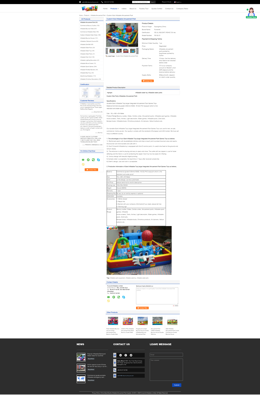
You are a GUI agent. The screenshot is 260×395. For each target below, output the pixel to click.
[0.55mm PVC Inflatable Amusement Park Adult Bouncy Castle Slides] (128, 321)
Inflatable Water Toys (86, 50)
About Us (132, 8)
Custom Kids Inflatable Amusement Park (127, 56)
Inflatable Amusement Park (98, 15)
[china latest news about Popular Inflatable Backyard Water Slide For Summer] (81, 357)
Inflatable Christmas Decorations (89, 79)
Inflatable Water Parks (86, 54)
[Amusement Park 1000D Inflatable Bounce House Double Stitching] (157, 321)
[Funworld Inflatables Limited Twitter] (131, 354)
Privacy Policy (96, 393)
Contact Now (148, 81)
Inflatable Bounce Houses (87, 38)
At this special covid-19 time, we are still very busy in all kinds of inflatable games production (97, 366)
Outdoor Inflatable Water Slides (88, 35)
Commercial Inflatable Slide (88, 32)
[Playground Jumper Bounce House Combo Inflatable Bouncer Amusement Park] (143, 321)
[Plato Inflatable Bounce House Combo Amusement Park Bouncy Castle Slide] (113, 321)
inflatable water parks (143, 278)
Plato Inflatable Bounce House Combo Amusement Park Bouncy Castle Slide (112, 331)
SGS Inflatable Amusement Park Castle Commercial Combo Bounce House (172, 331)
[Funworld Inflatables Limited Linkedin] (120, 354)
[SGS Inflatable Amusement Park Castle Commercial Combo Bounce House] (172, 321)
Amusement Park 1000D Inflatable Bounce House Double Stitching (157, 331)
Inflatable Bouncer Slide (87, 28)
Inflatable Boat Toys (85, 73)
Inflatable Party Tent (85, 57)
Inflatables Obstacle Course (88, 41)
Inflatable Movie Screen (86, 63)
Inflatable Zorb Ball (85, 44)
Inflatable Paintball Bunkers (87, 69)
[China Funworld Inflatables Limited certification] (85, 92)
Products (113, 8)
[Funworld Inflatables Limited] (90, 8)
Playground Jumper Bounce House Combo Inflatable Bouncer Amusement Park (142, 331)
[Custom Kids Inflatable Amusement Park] (122, 35)
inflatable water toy (131, 278)
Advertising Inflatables (86, 76)
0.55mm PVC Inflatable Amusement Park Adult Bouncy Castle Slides (127, 330)
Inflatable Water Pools (86, 47)
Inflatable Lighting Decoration (88, 60)
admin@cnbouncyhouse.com (90, 2)
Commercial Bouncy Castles (88, 25)
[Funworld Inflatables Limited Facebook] (126, 354)
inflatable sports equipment (117, 278)
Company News (182, 8)
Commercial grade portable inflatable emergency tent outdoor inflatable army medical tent (97, 376)
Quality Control (156, 8)
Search (153, 2)
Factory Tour (143, 8)
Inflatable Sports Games (86, 66)
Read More (91, 358)
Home (105, 8)
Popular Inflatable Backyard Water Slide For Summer (96, 354)
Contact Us (169, 8)
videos (124, 8)
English (178, 2)
